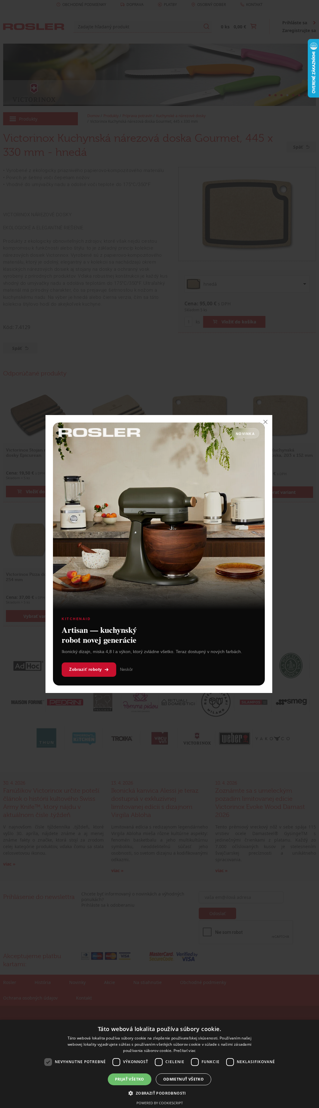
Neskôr (126, 669)
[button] (159, 1093)
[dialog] (159, 1064)
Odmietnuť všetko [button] (183, 1079)
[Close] (265, 422)
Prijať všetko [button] (129, 1079)
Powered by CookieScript (159, 1103)
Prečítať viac (185, 1050)
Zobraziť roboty (85, 669)
